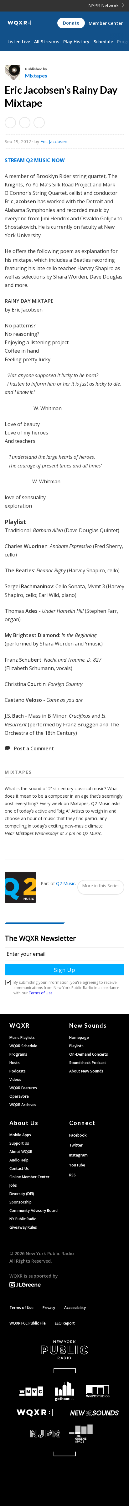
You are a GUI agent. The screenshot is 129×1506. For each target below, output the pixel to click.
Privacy (49, 1307)
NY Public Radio (23, 1219)
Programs (18, 1054)
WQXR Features (23, 1088)
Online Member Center (29, 1177)
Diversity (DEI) (21, 1193)
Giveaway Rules (23, 1227)
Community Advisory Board (33, 1210)
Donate (71, 23)
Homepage (79, 1037)
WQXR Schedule (23, 1046)
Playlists (76, 1046)
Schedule (103, 42)
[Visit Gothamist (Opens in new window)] (64, 1391)
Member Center (106, 23)
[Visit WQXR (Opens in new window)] (34, 1413)
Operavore (19, 1096)
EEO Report (65, 1323)
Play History (76, 42)
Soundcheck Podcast (87, 1062)
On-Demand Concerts (88, 1054)
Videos (15, 1079)
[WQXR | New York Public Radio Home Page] (19, 23)
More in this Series (101, 886)
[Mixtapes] (15, 72)
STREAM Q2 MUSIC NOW (34, 160)
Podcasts (17, 1071)
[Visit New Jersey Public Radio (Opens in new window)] (34, 1434)
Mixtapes (36, 75)
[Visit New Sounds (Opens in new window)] (94, 1413)
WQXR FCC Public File (27, 1323)
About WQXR (20, 1151)
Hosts (14, 1062)
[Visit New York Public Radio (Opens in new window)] (64, 1349)
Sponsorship (20, 1202)
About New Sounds (86, 1071)
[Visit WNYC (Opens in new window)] (31, 1391)
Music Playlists (22, 1037)
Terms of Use (21, 1307)
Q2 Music (65, 883)
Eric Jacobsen (53, 141)
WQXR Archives (22, 1104)
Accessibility (75, 1307)
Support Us (19, 1143)
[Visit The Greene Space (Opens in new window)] (94, 1433)
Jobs (13, 1185)
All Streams (46, 42)
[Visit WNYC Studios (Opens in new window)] (98, 1391)
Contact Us (19, 1168)
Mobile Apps (20, 1135)
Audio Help (18, 1160)
